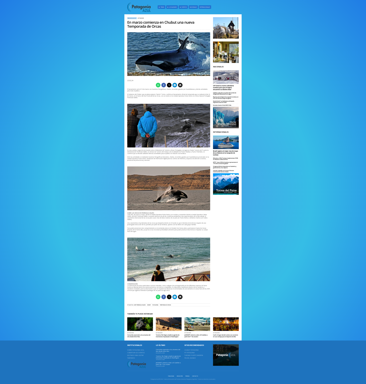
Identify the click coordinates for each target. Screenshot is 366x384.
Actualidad (141, 18)
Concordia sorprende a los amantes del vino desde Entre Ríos (138, 336)
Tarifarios (131, 358)
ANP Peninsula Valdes (140, 305)
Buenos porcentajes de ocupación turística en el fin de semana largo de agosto (225, 97)
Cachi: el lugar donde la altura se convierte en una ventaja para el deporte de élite (225, 336)
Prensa (187, 376)
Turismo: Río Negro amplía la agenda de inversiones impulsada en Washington (167, 336)
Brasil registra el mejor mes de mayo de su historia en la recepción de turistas (225, 153)
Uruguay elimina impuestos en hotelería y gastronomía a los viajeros (224, 166)
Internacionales (205, 7)
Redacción (180, 376)
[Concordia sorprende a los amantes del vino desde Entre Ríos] (140, 324)
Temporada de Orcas (165, 305)
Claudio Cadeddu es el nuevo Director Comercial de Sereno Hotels (223, 171)
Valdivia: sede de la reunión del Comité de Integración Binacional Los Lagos (224, 93)
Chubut (149, 305)
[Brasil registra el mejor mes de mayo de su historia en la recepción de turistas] (226, 142)
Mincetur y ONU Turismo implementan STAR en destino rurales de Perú (225, 158)
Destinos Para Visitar (135, 355)
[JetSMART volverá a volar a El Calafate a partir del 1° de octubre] (197, 324)
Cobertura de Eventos (136, 353)
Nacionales (193, 7)
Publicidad (171, 376)
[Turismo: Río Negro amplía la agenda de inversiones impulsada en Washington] (169, 324)
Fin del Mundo (190, 358)
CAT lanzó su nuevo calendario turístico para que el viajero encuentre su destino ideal (223, 88)
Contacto (195, 376)
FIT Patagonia (189, 353)
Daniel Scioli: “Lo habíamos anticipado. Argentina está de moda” (223, 101)
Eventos (184, 7)
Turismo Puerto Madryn (193, 355)
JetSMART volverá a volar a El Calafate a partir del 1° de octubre (196, 336)
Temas (162, 7)
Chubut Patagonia (191, 350)
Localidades (173, 7)
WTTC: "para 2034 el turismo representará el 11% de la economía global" (225, 162)
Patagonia (155, 305)
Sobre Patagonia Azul (135, 350)
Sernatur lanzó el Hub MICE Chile (222, 105)
